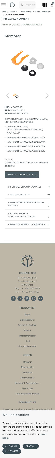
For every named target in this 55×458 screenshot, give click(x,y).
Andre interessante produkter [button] (26, 224)
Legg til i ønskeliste (20, 174)
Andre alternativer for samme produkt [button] (26, 204)
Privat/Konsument (16, 18)
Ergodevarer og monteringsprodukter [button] (21, 215)
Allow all (11, 446)
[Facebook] (13, 298)
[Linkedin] (20, 298)
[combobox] (31, 5)
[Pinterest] (26, 298)
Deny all (30, 446)
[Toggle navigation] (3, 4)
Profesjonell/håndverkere (22, 24)
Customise (11, 451)
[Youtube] (40, 298)
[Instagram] (33, 298)
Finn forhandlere (18, 194)
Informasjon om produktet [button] (24, 186)
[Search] (22, 5)
